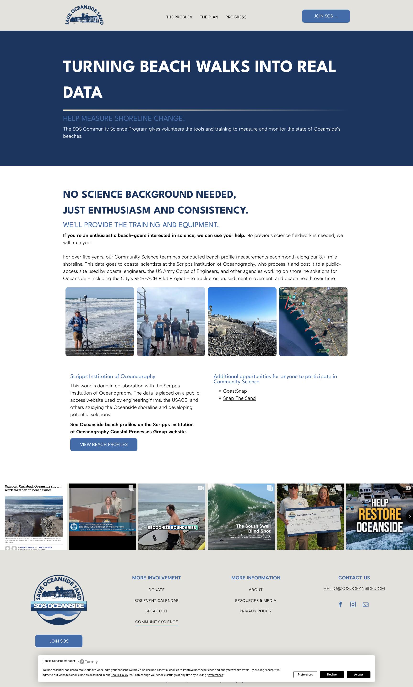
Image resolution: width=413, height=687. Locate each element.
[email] (365, 605)
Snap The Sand (239, 398)
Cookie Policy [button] (119, 675)
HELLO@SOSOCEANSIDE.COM (354, 588)
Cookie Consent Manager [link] (59, 661)
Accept (358, 674)
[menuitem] (179, 17)
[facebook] (340, 605)
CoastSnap (235, 391)
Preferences (305, 674)
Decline (332, 674)
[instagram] (353, 605)
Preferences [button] (215, 675)
